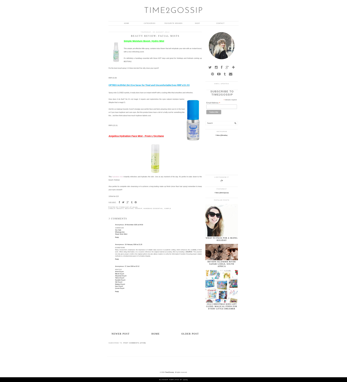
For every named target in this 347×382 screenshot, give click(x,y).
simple (167, 208)
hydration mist (117, 177)
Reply (117, 237)
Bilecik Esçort (119, 274)
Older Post (190, 333)
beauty (120, 208)
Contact (220, 23)
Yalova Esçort (119, 278)
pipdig (185, 379)
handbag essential (153, 208)
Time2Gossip (173, 11)
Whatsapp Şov (120, 232)
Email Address (213, 102)
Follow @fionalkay (222, 135)
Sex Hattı (118, 230)
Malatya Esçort (120, 284)
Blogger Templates (169, 379)
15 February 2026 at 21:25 (133, 244)
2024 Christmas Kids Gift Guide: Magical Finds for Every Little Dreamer (221, 306)
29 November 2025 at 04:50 (134, 224)
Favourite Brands (174, 23)
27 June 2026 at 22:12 (132, 266)
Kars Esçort (119, 286)
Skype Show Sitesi (121, 234)
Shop (197, 23)
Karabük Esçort (120, 280)
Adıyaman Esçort (120, 276)
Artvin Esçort (119, 271)
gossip (138, 208)
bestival (129, 208)
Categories (149, 23)
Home (126, 23)
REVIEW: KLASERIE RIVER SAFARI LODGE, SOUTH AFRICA (222, 264)
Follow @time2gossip (222, 193)
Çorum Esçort (119, 288)
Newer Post (121, 333)
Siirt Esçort (118, 282)
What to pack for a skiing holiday (222, 239)
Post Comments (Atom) (134, 343)
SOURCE (189, 252)
